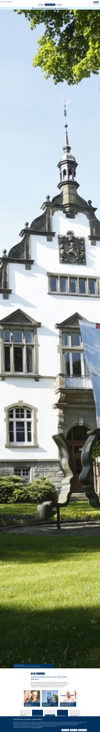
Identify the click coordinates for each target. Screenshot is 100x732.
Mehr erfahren (65, 730)
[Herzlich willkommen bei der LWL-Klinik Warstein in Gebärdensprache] (32, 674)
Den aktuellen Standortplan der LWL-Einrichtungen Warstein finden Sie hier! (51, 8)
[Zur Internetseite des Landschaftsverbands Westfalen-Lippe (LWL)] (96, 3)
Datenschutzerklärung (37, 727)
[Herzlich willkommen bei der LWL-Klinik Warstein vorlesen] (34, 674)
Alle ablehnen (74, 730)
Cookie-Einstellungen (50, 715)
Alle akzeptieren (82, 730)
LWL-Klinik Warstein (6, 2)
